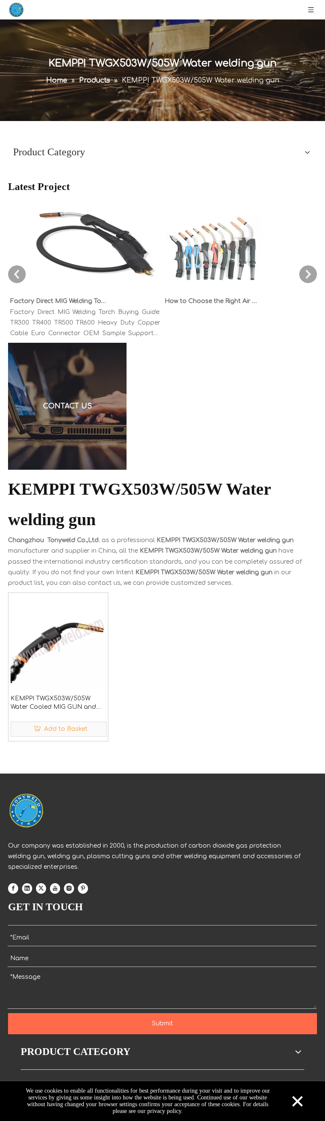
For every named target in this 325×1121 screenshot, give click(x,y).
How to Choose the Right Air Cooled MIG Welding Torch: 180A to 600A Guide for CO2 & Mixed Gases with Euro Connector (212, 301)
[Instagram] (69, 888)
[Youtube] (55, 888)
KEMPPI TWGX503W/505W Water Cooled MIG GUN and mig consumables (53, 703)
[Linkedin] (27, 888)
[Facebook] (13, 888)
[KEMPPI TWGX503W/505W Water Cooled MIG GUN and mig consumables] (58, 642)
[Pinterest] (83, 888)
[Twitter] (41, 888)
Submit (162, 1023)
